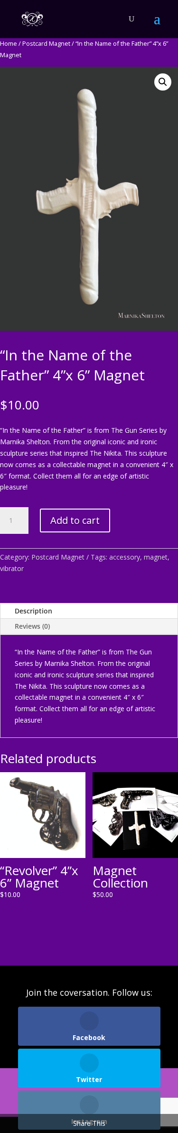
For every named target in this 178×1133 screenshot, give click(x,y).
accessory (124, 556)
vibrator (12, 568)
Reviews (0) (32, 626)
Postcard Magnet (46, 43)
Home (8, 43)
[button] (162, 82)
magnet (156, 556)
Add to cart (75, 520)
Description (33, 610)
